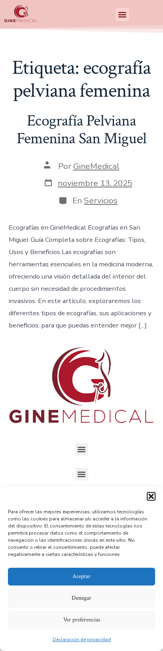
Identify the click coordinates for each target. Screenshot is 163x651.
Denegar (81, 598)
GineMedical (96, 166)
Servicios (101, 200)
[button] (151, 496)
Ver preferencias (81, 619)
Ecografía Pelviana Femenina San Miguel (81, 129)
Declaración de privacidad (82, 639)
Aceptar (81, 576)
